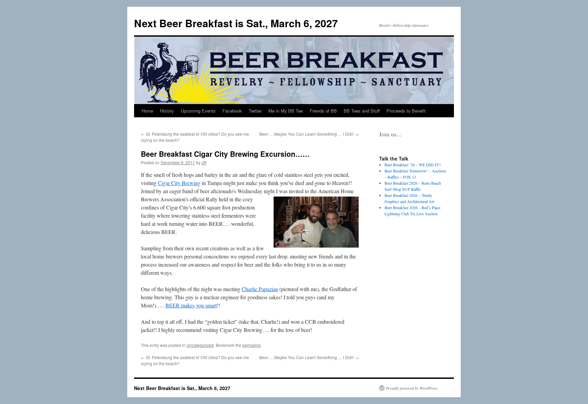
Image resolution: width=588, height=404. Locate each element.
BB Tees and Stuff (362, 110)
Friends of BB (323, 110)
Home (147, 110)
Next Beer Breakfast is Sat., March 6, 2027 (236, 23)
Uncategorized (200, 345)
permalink (251, 345)
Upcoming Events (198, 110)
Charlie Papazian (260, 288)
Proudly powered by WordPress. (412, 388)
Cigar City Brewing (179, 182)
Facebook (232, 110)
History (167, 110)
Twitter (255, 110)
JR (204, 162)
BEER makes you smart (191, 305)
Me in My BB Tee (285, 110)
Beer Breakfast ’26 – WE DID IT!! (413, 164)
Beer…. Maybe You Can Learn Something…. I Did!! (309, 134)
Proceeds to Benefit (406, 110)
